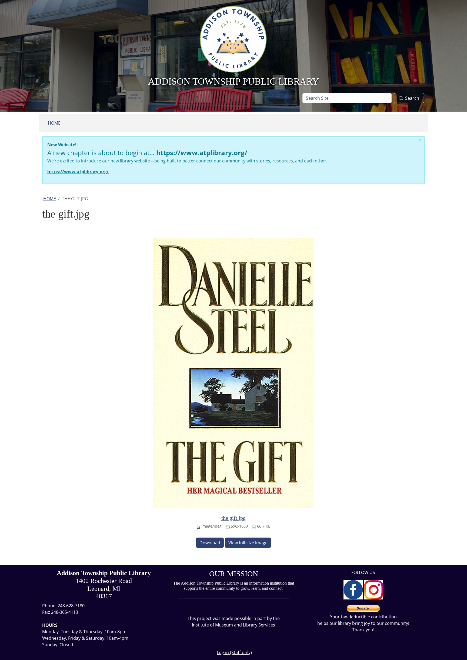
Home (54, 123)
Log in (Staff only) (234, 652)
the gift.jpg (233, 518)
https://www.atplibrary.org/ (201, 152)
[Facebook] (353, 589)
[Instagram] (373, 589)
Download (209, 543)
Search (412, 98)
